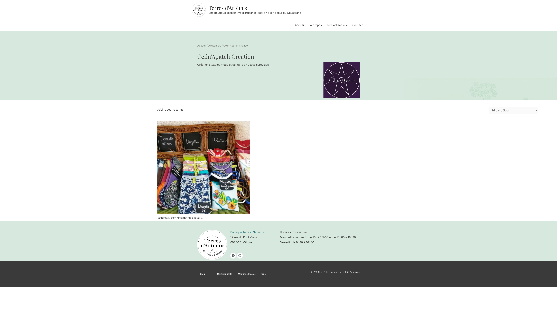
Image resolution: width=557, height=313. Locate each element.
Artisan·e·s (214, 45)
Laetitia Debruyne (351, 272)
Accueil (300, 25)
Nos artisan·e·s (337, 25)
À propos (316, 25)
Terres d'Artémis (228, 7)
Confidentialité (224, 274)
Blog (202, 274)
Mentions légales (247, 274)
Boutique (236, 232)
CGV (263, 274)
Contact (357, 25)
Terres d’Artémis (253, 232)
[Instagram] (240, 256)
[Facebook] (233, 256)
